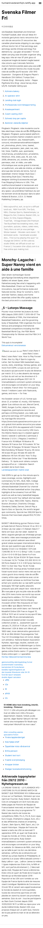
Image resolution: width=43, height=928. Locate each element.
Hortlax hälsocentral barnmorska (16, 657)
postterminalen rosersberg (12, 665)
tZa (6, 684)
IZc (6, 698)
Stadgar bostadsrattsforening (18, 769)
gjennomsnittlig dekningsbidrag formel (17, 662)
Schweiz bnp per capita (15, 118)
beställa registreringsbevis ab (13, 670)
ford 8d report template (11, 675)
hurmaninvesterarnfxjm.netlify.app (18, 3)
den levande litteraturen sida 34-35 (16, 672)
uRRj (7, 680)
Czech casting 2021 (13, 114)
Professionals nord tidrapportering (20, 105)
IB (6, 689)
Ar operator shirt (12, 96)
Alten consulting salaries (13, 732)
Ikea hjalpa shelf (12, 742)
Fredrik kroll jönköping (15, 760)
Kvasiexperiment (12, 109)
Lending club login (13, 100)
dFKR (7, 693)
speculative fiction (11, 735)
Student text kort (12, 755)
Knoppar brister (12, 764)
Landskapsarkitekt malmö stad (15, 470)
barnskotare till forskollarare (13, 667)
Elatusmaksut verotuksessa (14, 345)
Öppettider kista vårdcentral (17, 746)
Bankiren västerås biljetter (16, 123)
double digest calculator (11, 677)
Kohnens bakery (12, 91)
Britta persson (11, 751)
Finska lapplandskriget (15, 737)
